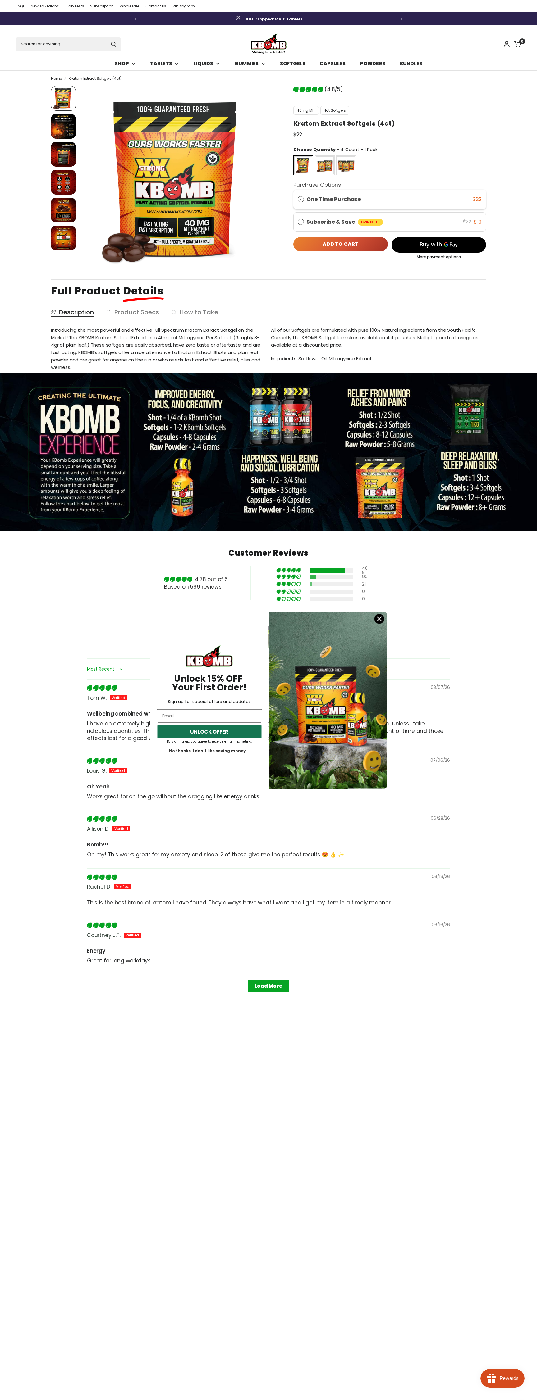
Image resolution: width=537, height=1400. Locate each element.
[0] (516, 44)
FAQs (20, 6)
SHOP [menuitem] (122, 63)
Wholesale (129, 6)
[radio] (303, 165)
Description (76, 312)
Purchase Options (317, 185)
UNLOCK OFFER (209, 731)
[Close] (379, 619)
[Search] (113, 44)
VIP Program (183, 6)
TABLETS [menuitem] (161, 63)
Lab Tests (75, 6)
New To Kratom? (46, 6)
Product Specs (136, 312)
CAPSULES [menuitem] (332, 63)
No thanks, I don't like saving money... (209, 751)
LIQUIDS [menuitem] (203, 63)
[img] (102, 688)
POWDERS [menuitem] (372, 63)
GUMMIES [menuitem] (247, 63)
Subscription (101, 6)
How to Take (199, 312)
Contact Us (155, 6)
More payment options (439, 257)
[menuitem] (22, 6)
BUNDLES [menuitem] (411, 63)
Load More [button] (268, 985)
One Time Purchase (333, 199)
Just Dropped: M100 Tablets (274, 19)
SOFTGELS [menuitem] (292, 63)
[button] (308, 89)
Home (56, 78)
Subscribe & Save (343, 222)
